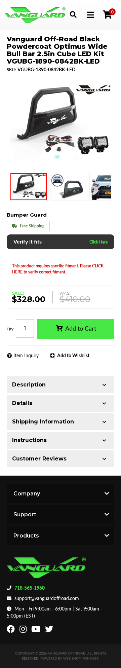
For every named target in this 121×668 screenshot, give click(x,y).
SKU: (11, 70)
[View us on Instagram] (23, 631)
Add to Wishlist (73, 356)
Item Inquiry (26, 356)
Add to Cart (80, 329)
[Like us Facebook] (11, 631)
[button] (73, 14)
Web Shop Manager (80, 658)
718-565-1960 (29, 588)
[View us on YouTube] (36, 631)
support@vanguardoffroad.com (46, 598)
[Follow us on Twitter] (50, 631)
